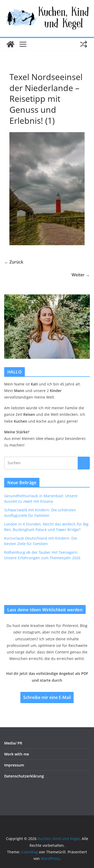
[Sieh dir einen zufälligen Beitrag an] (83, 44)
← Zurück (13, 262)
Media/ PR (13, 743)
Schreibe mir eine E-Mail (47, 697)
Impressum (14, 765)
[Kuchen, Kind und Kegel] (10, 44)
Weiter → (81, 275)
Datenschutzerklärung (24, 776)
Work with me (16, 754)
